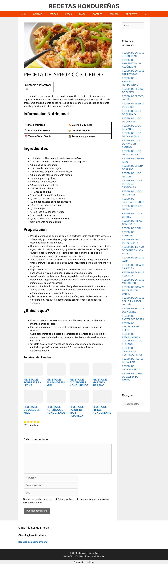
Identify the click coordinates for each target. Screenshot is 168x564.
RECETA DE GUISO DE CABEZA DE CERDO (132, 377)
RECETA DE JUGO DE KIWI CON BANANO (131, 143)
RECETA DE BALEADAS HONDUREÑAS (130, 81)
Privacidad (78, 556)
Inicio (23, 14)
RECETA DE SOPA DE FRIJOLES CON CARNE (133, 290)
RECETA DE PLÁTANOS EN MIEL (56, 382)
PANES (82, 14)
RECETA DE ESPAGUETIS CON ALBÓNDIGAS (131, 63)
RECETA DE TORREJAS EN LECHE (32, 382)
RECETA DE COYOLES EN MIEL (32, 409)
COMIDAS (37, 14)
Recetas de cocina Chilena (33, 542)
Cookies (89, 556)
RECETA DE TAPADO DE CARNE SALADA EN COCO (133, 250)
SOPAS (68, 14)
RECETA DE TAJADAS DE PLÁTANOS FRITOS (132, 351)
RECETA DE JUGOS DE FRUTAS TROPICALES (132, 184)
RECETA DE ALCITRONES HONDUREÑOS (79, 382)
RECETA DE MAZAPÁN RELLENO (100, 382)
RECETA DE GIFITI (131, 228)
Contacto (68, 556)
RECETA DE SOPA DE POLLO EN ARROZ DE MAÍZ (133, 301)
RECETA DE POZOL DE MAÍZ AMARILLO (77, 411)
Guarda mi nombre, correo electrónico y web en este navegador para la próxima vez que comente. (66, 501)
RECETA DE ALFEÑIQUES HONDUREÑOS (56, 409)
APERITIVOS (131, 14)
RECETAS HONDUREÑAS (84, 6)
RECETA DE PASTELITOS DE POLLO (130, 326)
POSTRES (97, 14)
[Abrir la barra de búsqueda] (146, 14)
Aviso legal (99, 556)
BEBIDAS (54, 14)
